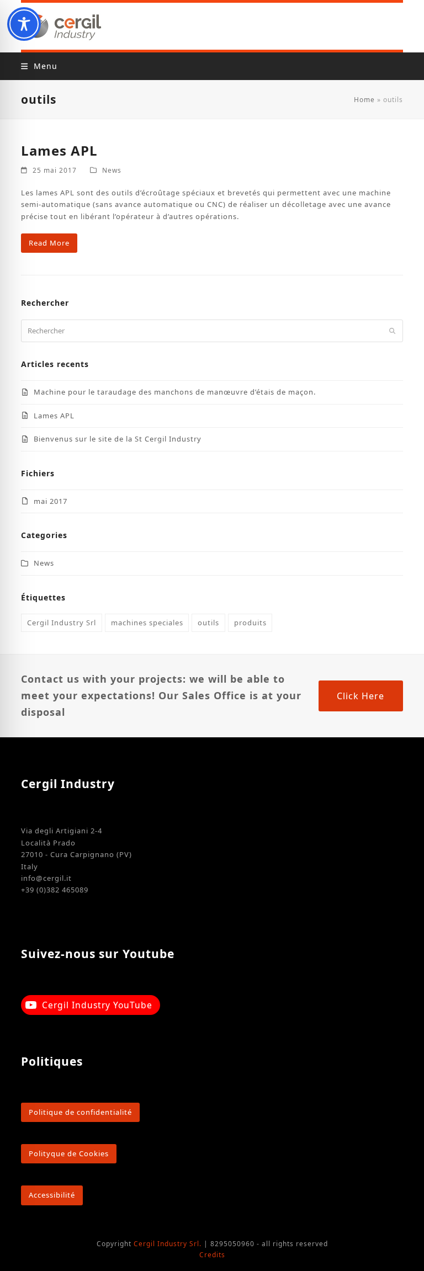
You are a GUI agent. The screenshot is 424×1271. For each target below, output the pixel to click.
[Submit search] (392, 330)
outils (208, 622)
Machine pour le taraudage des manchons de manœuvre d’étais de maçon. (175, 392)
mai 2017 (50, 501)
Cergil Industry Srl (61, 622)
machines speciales (147, 622)
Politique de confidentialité (80, 1112)
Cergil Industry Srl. (168, 1243)
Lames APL (59, 150)
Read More (49, 243)
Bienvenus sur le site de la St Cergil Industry (118, 439)
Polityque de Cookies (69, 1153)
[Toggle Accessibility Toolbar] (24, 24)
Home (364, 99)
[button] (39, 66)
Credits (212, 1254)
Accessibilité (52, 1195)
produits (250, 622)
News (111, 170)
